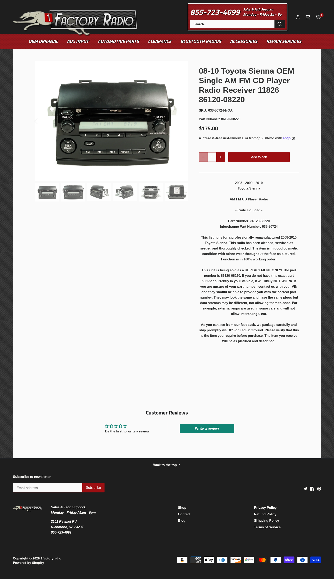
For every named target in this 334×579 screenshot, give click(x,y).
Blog (181, 520)
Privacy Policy (265, 507)
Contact (184, 514)
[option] (111, 121)
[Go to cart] (308, 17)
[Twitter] (305, 488)
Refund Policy (265, 514)
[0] (319, 16)
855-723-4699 (215, 12)
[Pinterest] (319, 488)
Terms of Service (267, 527)
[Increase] (220, 157)
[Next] (181, 121)
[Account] (298, 17)
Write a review (207, 428)
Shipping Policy (266, 520)
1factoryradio (51, 558)
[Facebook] (312, 488)
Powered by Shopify (28, 562)
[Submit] (279, 24)
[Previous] (42, 121)
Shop (182, 507)
